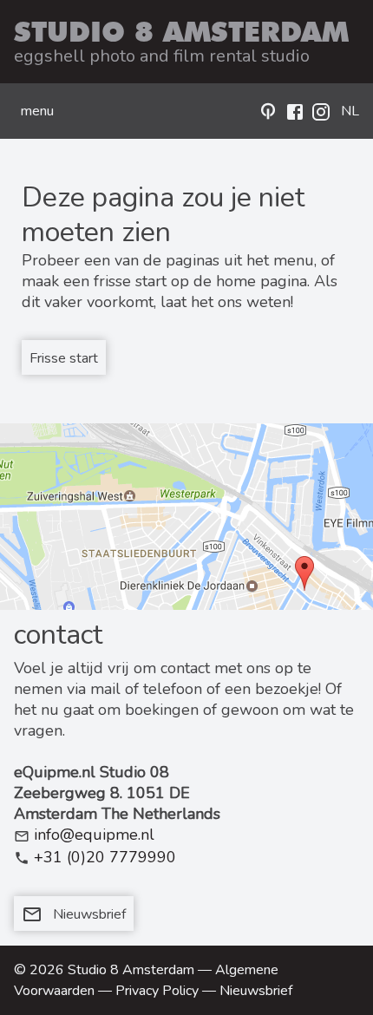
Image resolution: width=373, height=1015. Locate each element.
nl (350, 111)
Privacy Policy (157, 990)
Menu (37, 111)
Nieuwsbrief (74, 914)
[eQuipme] (268, 111)
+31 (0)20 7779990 (105, 857)
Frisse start (63, 358)
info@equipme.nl (94, 834)
